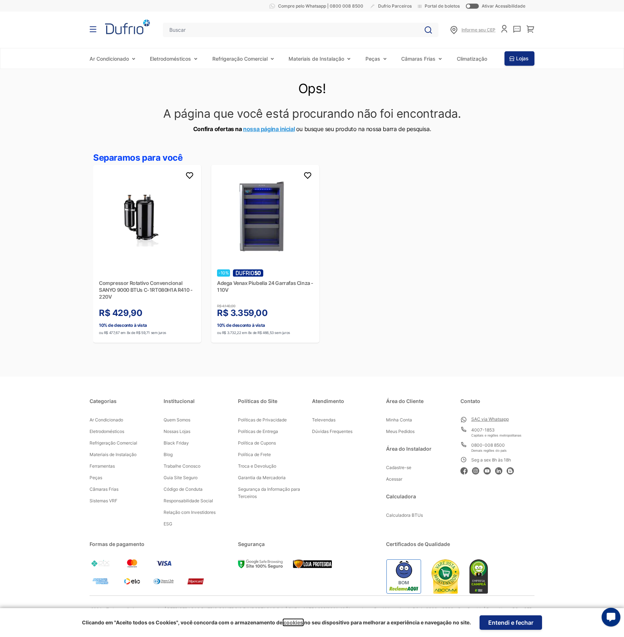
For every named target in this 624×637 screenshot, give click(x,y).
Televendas (323, 419)
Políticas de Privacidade (262, 419)
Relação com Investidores (190, 512)
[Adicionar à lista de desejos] (189, 176)
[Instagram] (478, 470)
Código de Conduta (183, 489)
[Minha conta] (504, 28)
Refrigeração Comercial (240, 59)
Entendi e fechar (510, 622)
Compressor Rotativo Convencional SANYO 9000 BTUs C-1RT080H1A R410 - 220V (145, 290)
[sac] (517, 29)
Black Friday (176, 443)
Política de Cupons (257, 443)
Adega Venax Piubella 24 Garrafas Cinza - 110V (265, 286)
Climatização (472, 59)
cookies (293, 622)
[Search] (428, 30)
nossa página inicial (269, 129)
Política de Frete (254, 454)
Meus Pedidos (400, 431)
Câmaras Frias (418, 59)
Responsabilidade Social (188, 500)
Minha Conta (399, 419)
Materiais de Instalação (316, 59)
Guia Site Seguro (181, 477)
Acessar (394, 479)
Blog (168, 454)
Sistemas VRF (103, 500)
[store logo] (127, 27)
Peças (372, 59)
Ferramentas (102, 466)
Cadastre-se (398, 467)
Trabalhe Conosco (182, 466)
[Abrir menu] (93, 29)
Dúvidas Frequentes (332, 431)
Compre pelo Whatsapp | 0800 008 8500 (320, 6)
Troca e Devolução (257, 466)
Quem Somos (177, 419)
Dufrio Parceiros (395, 6)
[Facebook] (466, 470)
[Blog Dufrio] (512, 470)
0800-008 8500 (488, 445)
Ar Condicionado (109, 59)
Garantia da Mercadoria (262, 477)
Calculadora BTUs (404, 515)
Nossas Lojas (177, 431)
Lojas (522, 58)
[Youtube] (489, 470)
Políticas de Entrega (258, 431)
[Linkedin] (501, 470)
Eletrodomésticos (170, 59)
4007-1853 (483, 430)
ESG (168, 523)
